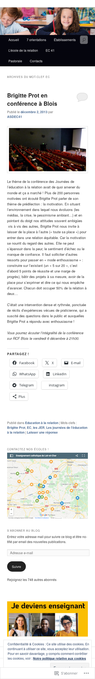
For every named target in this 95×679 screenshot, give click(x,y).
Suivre (16, 566)
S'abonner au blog (23, 530)
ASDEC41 (14, 116)
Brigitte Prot (16, 427)
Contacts (36, 61)
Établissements (65, 39)
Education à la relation (41, 422)
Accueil (13, 39)
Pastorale (15, 61)
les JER (39, 427)
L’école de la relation (23, 50)
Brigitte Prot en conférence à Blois (32, 99)
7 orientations (36, 39)
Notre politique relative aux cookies (59, 658)
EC (29, 427)
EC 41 (50, 50)
